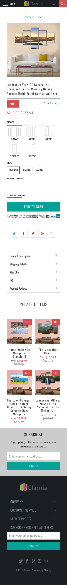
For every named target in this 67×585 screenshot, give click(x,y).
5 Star (14, 139)
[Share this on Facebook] (24, 234)
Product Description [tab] (20, 256)
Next (40, 17)
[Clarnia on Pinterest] (33, 561)
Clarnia (26, 570)
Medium (13, 170)
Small (27, 170)
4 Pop (48, 139)
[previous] (10, 50)
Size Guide (50, 103)
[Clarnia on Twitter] (21, 561)
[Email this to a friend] (51, 234)
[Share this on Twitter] (14, 234)
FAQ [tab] (12, 280)
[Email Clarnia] (45, 561)
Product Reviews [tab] (18, 288)
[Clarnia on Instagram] (39, 561)
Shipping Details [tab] (18, 264)
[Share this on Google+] (42, 234)
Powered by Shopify (41, 570)
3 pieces (14, 156)
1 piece (32, 156)
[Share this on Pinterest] (33, 234)
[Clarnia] (33, 3)
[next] (57, 50)
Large (39, 170)
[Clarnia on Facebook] (27, 561)
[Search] (54, 3)
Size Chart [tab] (15, 272)
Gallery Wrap (15, 195)
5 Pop (31, 139)
